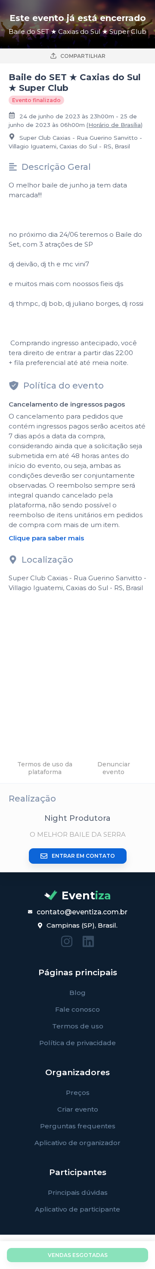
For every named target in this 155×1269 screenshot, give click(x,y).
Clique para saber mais (46, 538)
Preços (78, 1092)
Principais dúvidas (78, 1192)
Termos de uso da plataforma (44, 768)
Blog (77, 993)
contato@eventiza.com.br (82, 912)
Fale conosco (77, 1009)
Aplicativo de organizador (77, 1143)
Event (86, 895)
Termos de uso (77, 1026)
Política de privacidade (77, 1043)
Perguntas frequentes (77, 1126)
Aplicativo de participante (77, 1209)
